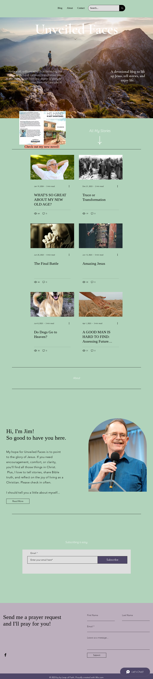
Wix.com (99, 677)
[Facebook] (5, 655)
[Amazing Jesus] (101, 235)
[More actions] (70, 186)
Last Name (127, 615)
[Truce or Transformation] (101, 167)
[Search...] (122, 8)
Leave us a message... (97, 637)
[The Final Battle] (52, 235)
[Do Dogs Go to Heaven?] (52, 304)
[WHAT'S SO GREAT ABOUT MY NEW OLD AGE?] (52, 167)
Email (33, 553)
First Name (92, 615)
